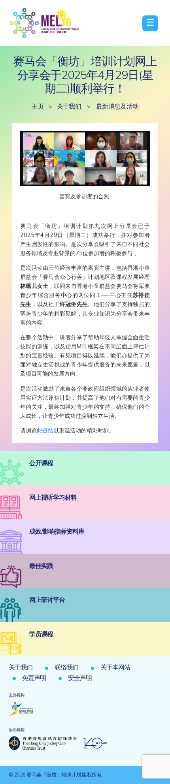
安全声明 (80, 678)
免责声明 (34, 678)
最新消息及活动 (117, 106)
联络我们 (66, 667)
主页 (37, 106)
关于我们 (69, 106)
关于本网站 (115, 667)
